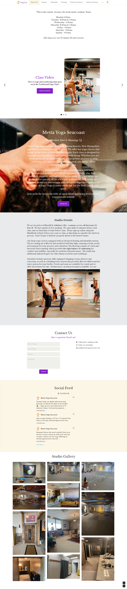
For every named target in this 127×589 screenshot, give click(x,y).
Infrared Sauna (92, 2)
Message (31, 359)
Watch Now (44, 91)
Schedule (54, 2)
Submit (43, 371)
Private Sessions (76, 2)
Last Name (32, 349)
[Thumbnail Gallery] (29, 473)
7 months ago (40, 423)
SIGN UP (63, 204)
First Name (32, 344)
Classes (44, 2)
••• (102, 2)
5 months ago (40, 410)
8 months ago (40, 441)
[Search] (107, 2)
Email (30, 354)
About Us (34, 2)
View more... (40, 444)
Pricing (64, 2)
